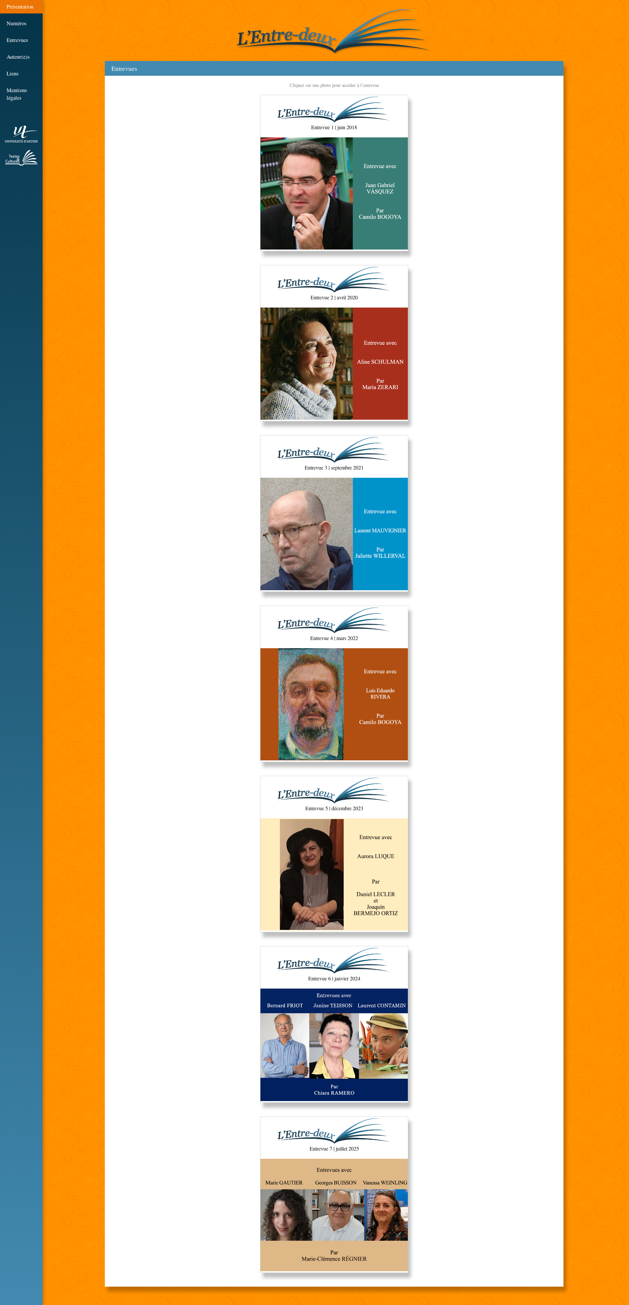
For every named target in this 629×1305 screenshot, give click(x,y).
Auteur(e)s (18, 56)
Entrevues (17, 40)
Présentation (20, 6)
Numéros (17, 23)
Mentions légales (17, 93)
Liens (13, 73)
